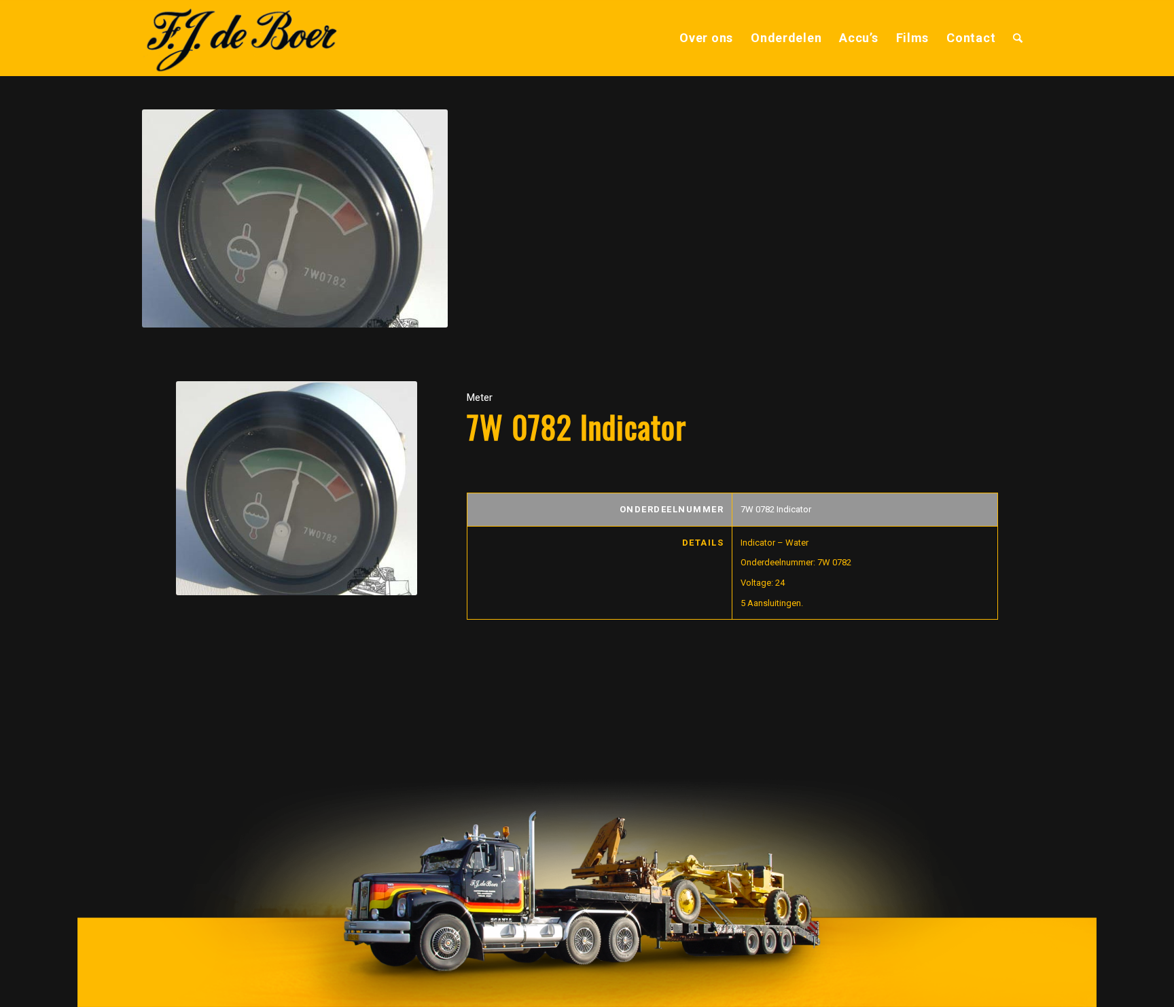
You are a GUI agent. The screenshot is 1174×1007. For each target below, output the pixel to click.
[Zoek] (1018, 38)
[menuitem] (706, 38)
